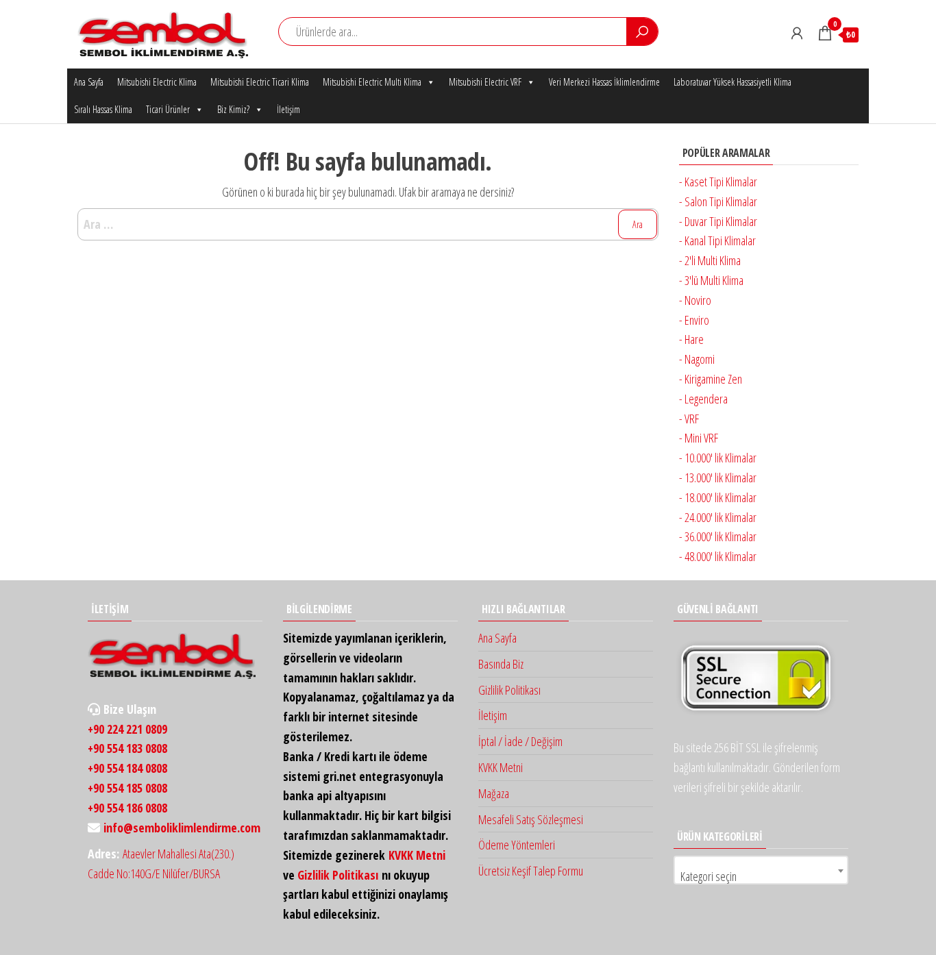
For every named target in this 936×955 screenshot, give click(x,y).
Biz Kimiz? (233, 109)
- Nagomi (697, 359)
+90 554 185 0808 (127, 788)
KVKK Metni (417, 855)
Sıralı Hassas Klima (103, 109)
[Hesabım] (797, 33)
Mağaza (493, 793)
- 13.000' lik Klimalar (717, 477)
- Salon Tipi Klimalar (718, 201)
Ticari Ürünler (168, 109)
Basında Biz (501, 664)
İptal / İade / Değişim (520, 741)
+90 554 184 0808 (127, 768)
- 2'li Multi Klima (710, 260)
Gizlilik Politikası (337, 875)
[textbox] (761, 876)
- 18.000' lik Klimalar (717, 497)
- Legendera (703, 398)
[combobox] (761, 870)
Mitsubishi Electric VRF (485, 81)
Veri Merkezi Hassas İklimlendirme (604, 81)
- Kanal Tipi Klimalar (717, 240)
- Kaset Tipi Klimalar (718, 181)
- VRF (689, 418)
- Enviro (694, 320)
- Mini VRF (698, 438)
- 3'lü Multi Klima (711, 280)
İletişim (288, 109)
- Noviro (695, 300)
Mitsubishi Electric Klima (157, 81)
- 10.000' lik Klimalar (717, 457)
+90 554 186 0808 (127, 807)
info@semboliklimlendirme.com (181, 827)
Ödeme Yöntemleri (516, 844)
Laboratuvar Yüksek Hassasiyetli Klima (732, 81)
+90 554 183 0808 (127, 748)
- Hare (691, 339)
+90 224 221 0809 (127, 729)
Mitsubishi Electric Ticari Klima (259, 81)
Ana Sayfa (88, 81)
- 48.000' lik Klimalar (717, 556)
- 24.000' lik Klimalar (717, 517)
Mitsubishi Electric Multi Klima (372, 81)
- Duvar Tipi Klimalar (718, 221)
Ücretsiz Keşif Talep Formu (530, 871)
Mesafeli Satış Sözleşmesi (530, 819)
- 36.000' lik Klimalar (717, 536)
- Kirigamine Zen (710, 379)
